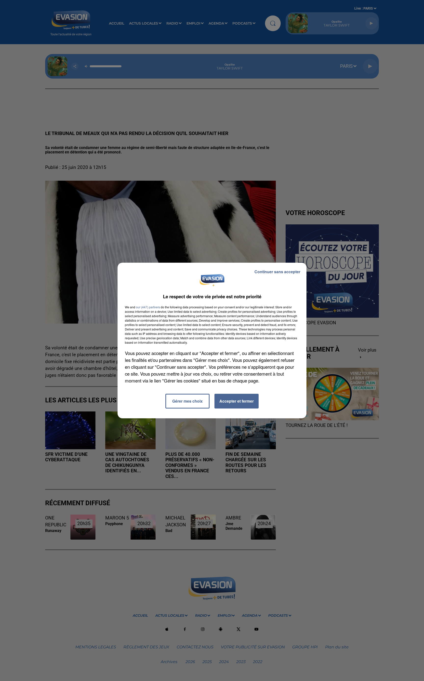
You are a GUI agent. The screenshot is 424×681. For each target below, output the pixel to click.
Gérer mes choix (187, 401)
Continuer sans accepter (277, 271)
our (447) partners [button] (148, 307)
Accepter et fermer (236, 401)
